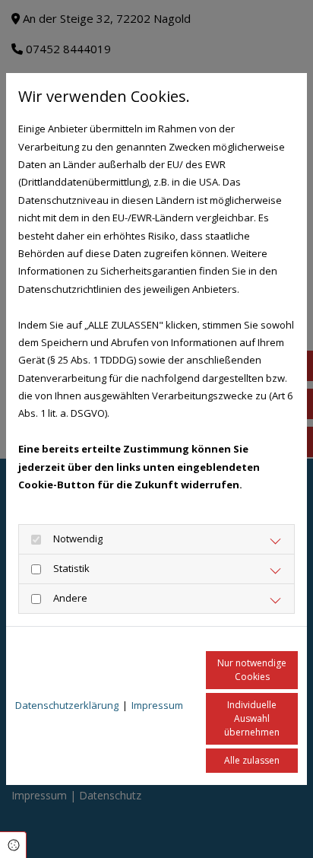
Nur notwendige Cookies (251, 669)
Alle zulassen (252, 760)
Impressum (157, 705)
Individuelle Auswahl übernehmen (252, 718)
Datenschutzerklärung (67, 705)
